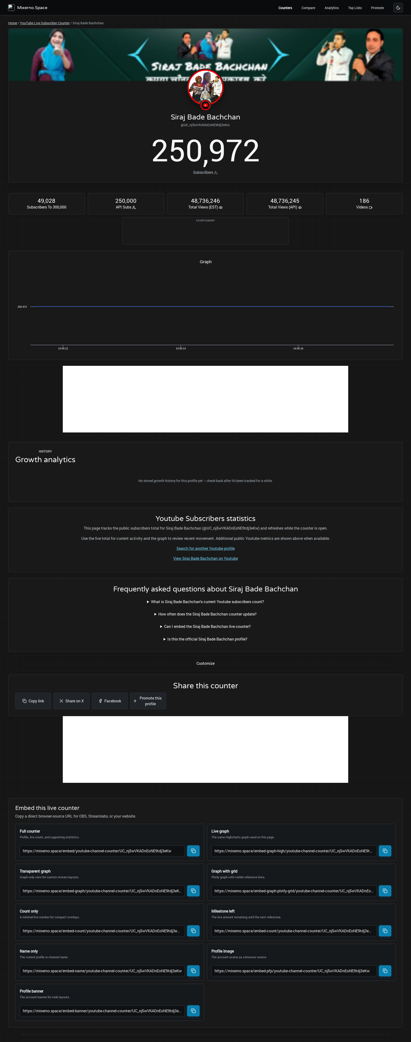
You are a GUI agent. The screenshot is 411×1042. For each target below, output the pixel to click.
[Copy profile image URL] (385, 970)
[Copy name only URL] (193, 970)
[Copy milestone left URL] (385, 930)
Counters (285, 7)
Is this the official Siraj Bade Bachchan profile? (207, 638)
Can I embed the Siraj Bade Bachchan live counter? (207, 626)
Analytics (332, 7)
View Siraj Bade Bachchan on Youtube (205, 558)
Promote (377, 7)
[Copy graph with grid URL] (385, 890)
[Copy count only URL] (193, 930)
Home (12, 23)
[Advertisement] (205, 399)
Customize (205, 663)
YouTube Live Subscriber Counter (45, 23)
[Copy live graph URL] (385, 850)
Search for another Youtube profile (205, 548)
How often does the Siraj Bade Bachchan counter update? (207, 613)
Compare (308, 7)
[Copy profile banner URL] (193, 1010)
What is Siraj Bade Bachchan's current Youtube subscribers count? (207, 601)
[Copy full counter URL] (193, 850)
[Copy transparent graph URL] (193, 890)
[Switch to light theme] (398, 7)
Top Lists (355, 7)
